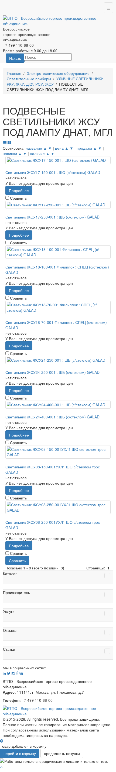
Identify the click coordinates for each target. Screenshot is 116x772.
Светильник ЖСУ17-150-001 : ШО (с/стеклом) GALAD (52, 172)
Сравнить (17, 560)
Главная (14, 73)
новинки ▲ (12, 153)
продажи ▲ (87, 148)
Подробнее (19, 190)
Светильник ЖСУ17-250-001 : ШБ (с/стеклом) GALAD (52, 217)
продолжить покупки (62, 753)
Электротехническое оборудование (58, 73)
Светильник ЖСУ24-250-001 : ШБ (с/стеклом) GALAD (52, 372)
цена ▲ (62, 148)
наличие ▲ (40, 153)
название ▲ (36, 148)
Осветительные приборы (29, 78)
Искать (15, 58)
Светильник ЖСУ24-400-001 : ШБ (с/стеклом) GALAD (52, 416)
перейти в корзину (20, 753)
